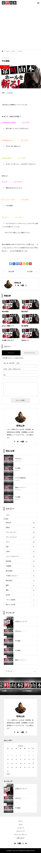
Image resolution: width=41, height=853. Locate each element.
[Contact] (26, 285)
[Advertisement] (20, 27)
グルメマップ (20, 831)
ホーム (20, 821)
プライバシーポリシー (20, 834)
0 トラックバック (30, 353)
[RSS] (26, 843)
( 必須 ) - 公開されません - (12, 369)
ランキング (20, 828)
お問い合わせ (20, 838)
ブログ (4, 66)
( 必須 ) (11, 363)
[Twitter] (18, 285)
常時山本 (20, 426)
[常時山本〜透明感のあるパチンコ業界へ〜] (9, 3)
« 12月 (8, 774)
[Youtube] (22, 285)
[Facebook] (15, 285)
